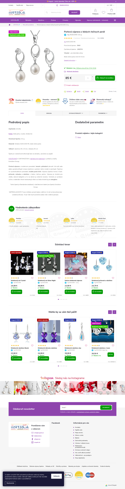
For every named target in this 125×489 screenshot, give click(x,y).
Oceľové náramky (105, 466)
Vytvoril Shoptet (112, 485)
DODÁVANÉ (13, 159)
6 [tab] (66, 299)
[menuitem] (16, 20)
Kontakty (11, 5)
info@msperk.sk (39, 433)
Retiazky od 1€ (50, 466)
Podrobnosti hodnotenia (88, 38)
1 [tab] (58, 299)
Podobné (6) (101, 113)
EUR (111, 5)
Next (114, 244)
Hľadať (74, 12)
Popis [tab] (22, 113)
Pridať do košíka (107, 78)
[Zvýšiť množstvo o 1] (92, 77)
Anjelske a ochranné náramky (90, 466)
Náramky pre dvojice (74, 466)
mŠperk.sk (37, 439)
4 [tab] (63, 299)
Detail (111, 354)
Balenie (77, 438)
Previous (110, 244)
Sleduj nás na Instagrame (69, 378)
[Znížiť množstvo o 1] (92, 79)
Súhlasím (56, 476)
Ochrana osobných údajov (82, 450)
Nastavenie (10, 483)
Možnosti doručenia (72, 71)
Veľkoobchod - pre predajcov (83, 455)
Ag (65, 42)
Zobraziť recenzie (29, 210)
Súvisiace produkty (75, 113)
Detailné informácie (69, 60)
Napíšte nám (19, 5)
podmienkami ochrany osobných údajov (88, 412)
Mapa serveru (29, 5)
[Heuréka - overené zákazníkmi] (79, 475)
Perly (79, 137)
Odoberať (106, 407)
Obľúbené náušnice (22, 466)
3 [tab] (61, 299)
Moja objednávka (80, 458)
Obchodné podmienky (81, 440)
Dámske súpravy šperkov (37, 466)
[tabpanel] (22, 273)
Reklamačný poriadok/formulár (80, 446)
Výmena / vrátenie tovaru (82, 443)
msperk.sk (37, 442)
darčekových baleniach (37, 159)
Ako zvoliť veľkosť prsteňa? (82, 453)
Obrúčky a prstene (61, 466)
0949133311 (38, 436)
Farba (11, 134)
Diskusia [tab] (49, 113)
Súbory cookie (79, 435)
